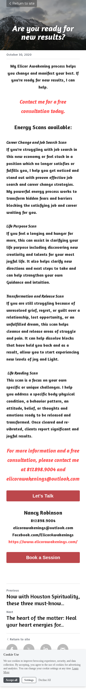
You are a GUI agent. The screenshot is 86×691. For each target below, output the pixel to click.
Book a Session (43, 557)
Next (9, 612)
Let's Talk (43, 495)
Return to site (23, 3)
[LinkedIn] (45, 649)
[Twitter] (28, 649)
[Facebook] (11, 649)
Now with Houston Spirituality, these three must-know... (43, 600)
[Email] (62, 649)
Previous (12, 590)
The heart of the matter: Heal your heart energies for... (41, 621)
